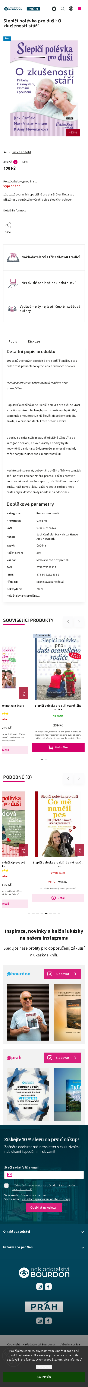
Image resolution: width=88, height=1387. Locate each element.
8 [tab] (59, 913)
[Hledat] (62, 8)
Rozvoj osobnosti (48, 513)
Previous (69, 621)
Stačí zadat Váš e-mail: (21, 1167)
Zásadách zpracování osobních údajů (46, 1199)
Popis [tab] (13, 341)
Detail (61, 898)
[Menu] (79, 8)
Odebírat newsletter (44, 1207)
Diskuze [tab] (34, 341)
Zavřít (74, 238)
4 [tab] (42, 913)
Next (79, 621)
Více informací (73, 1360)
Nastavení (44, 1367)
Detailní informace (14, 210)
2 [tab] (46, 759)
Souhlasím (44, 1377)
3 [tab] (37, 913)
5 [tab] (46, 913)
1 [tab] (42, 759)
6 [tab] (50, 913)
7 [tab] (54, 913)
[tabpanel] (58, 691)
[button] (44, 1231)
